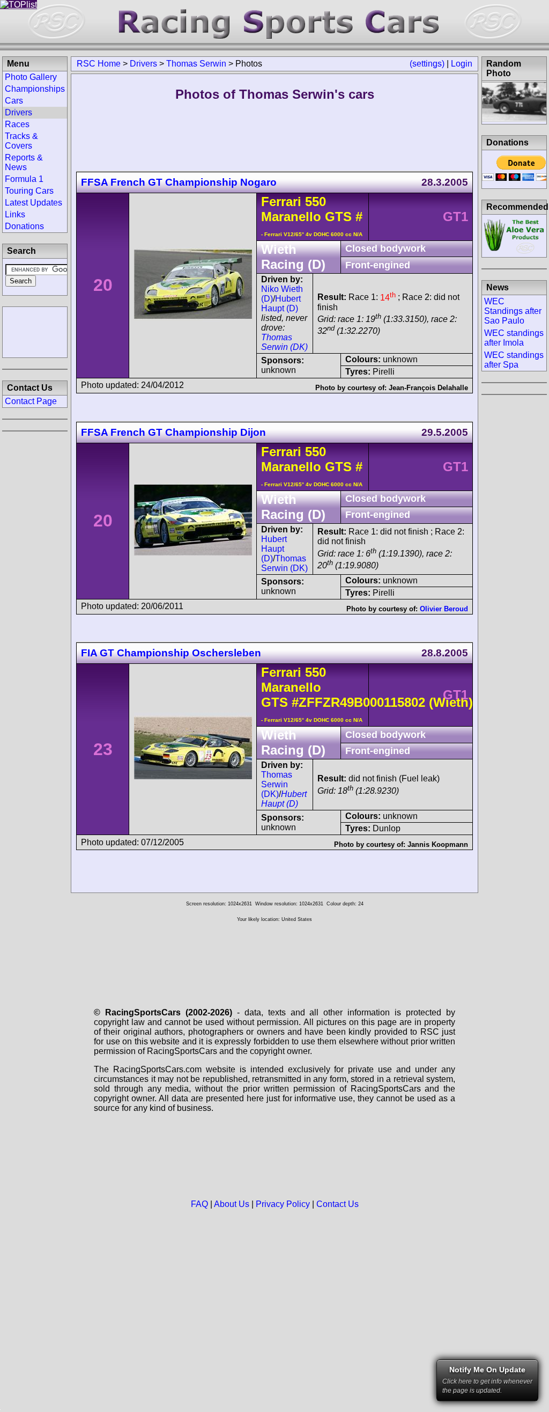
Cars (14, 100)
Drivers (143, 63)
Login (461, 63)
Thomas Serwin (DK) (284, 342)
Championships (35, 88)
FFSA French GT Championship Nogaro (179, 182)
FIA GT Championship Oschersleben (171, 653)
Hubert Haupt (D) (281, 303)
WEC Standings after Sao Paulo (512, 311)
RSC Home (99, 63)
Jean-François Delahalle (428, 388)
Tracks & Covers (21, 140)
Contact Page (31, 401)
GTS (336, 216)
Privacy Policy (283, 1204)
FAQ (199, 1204)
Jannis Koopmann (437, 844)
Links (15, 214)
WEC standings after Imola (514, 337)
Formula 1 (24, 179)
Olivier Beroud (444, 609)
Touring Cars (29, 190)
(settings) (427, 63)
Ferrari (281, 201)
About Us (231, 1204)
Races (17, 124)
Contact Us (337, 1204)
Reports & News (24, 162)
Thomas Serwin (196, 63)
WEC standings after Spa (514, 359)
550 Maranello (293, 209)
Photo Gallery (31, 77)
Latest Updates (33, 202)
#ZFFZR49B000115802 (358, 702)
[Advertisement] (35, 331)
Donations (24, 226)
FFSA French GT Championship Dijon (173, 432)
